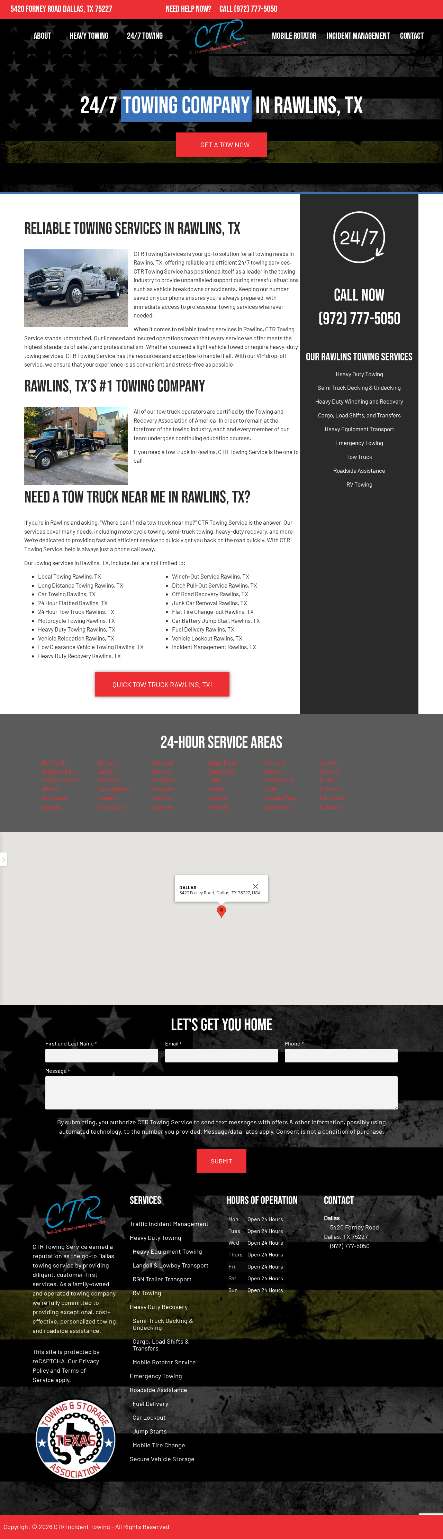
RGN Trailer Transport (162, 1279)
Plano (327, 779)
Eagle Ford (221, 762)
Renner (217, 788)
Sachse (329, 771)
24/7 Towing (145, 36)
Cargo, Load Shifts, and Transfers (359, 415)
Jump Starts (150, 1431)
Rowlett (218, 806)
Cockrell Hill (279, 779)
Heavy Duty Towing (359, 373)
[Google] (434, 9)
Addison (163, 797)
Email (173, 1043)
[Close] (255, 886)
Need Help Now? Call (200, 9)
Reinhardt (54, 762)
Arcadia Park (280, 797)
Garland (162, 762)
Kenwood (331, 797)
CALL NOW (359, 295)
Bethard (107, 762)
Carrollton (276, 806)
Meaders (108, 779)
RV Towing (359, 484)
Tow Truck (359, 456)
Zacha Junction (61, 779)
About (42, 36)
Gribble (217, 797)
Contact (412, 36)
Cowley (329, 762)
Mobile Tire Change (159, 1445)
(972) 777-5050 (255, 9)
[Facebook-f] (419, 9)
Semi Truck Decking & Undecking (359, 387)
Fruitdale (164, 779)
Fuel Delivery (150, 1403)
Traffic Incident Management (169, 1223)
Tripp (214, 779)
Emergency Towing (359, 442)
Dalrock (330, 788)
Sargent (107, 797)
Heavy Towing (89, 36)
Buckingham (113, 788)
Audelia (51, 806)
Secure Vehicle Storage (162, 1459)
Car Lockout (149, 1417)
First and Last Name (71, 1043)
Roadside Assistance (359, 470)
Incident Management (358, 36)
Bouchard (54, 797)
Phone (294, 1043)
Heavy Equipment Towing (167, 1251)
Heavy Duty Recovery (159, 1306)
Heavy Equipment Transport (359, 428)
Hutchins (331, 806)
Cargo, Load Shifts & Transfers (161, 1344)
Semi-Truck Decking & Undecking (163, 1324)
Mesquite (164, 788)
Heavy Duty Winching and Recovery (359, 401)
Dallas (105, 771)
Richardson (111, 806)
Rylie (270, 788)
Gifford (50, 788)
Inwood (162, 771)
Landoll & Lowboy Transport (171, 1265)
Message (57, 1070)
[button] (221, 911)
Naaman (163, 806)
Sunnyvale (221, 771)
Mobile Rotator (294, 36)
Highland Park (59, 771)
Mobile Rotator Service (164, 1362)
